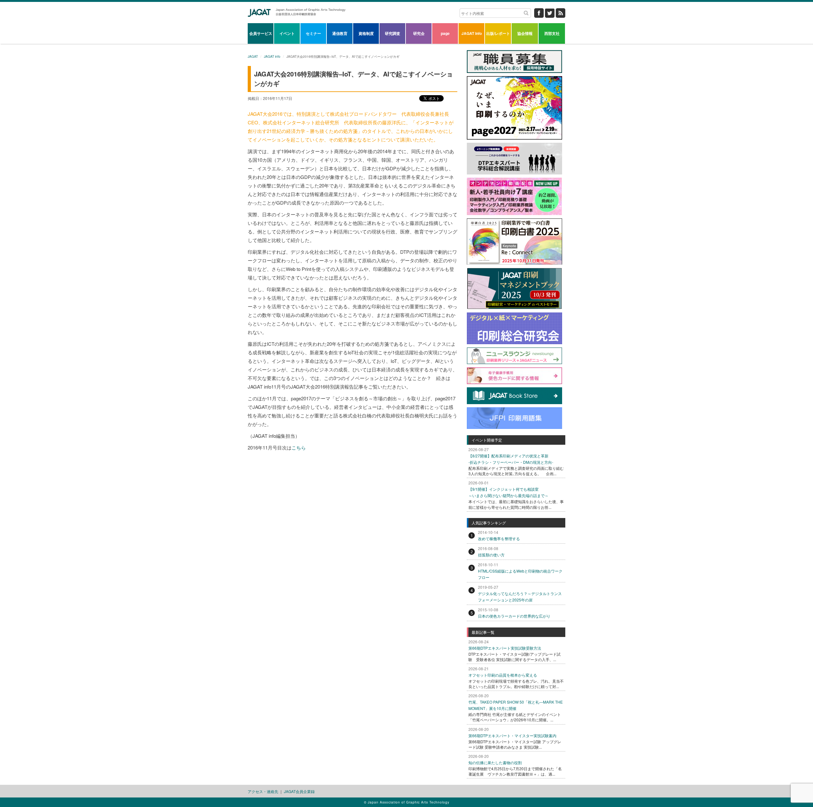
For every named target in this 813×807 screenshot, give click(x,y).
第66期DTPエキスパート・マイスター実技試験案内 (512, 735)
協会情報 (525, 33)
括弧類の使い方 (491, 554)
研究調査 (392, 33)
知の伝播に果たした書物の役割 (495, 762)
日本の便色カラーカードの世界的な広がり (514, 616)
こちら (299, 447)
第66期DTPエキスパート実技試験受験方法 (504, 648)
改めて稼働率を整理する (499, 538)
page (445, 33)
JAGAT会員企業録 (299, 791)
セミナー (313, 33)
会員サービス (260, 33)
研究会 (419, 33)
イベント (287, 33)
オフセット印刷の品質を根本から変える (502, 675)
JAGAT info (471, 33)
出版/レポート (498, 33)
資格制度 (366, 33)
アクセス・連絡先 (263, 791)
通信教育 (339, 33)
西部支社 (552, 33)
